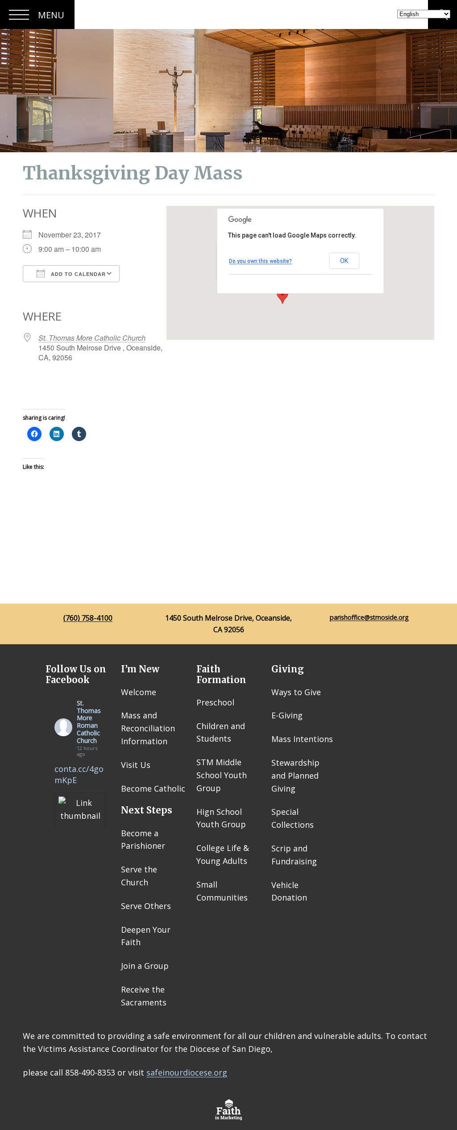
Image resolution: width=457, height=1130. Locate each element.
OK (344, 260)
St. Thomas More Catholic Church (91, 338)
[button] (282, 295)
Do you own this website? (260, 261)
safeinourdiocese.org (186, 1072)
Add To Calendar (77, 274)
